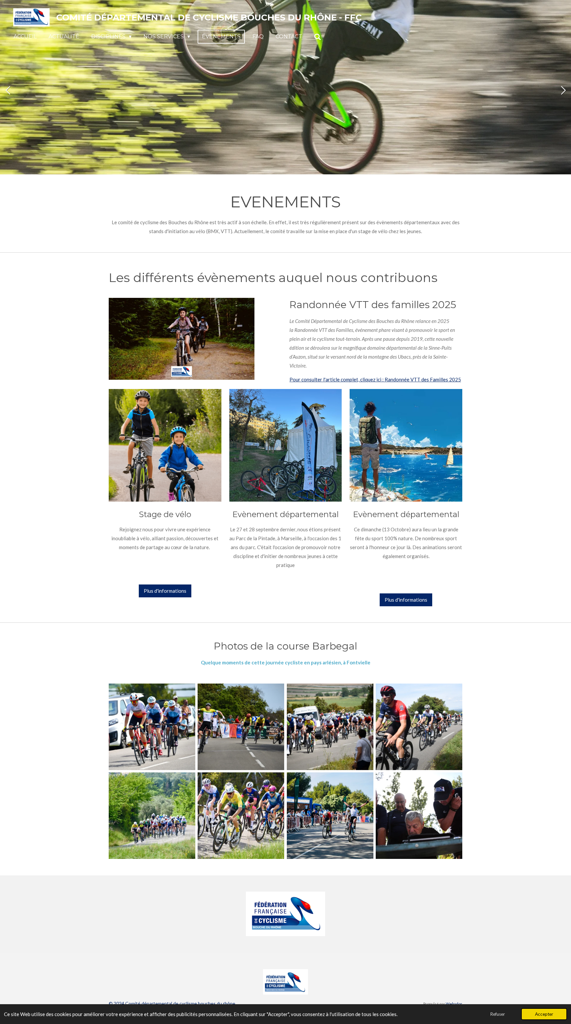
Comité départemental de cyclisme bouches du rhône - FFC (209, 17)
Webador (454, 1003)
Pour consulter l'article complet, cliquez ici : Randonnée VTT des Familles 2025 (375, 379)
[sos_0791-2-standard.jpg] (330, 726)
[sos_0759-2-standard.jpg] (241, 726)
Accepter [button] (544, 1014)
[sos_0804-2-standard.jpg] (418, 726)
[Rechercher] (317, 37)
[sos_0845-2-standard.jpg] (241, 815)
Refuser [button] (497, 1014)
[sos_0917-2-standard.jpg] (418, 815)
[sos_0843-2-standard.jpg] (151, 815)
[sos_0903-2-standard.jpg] (330, 815)
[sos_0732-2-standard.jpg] (151, 726)
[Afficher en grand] (165, 445)
